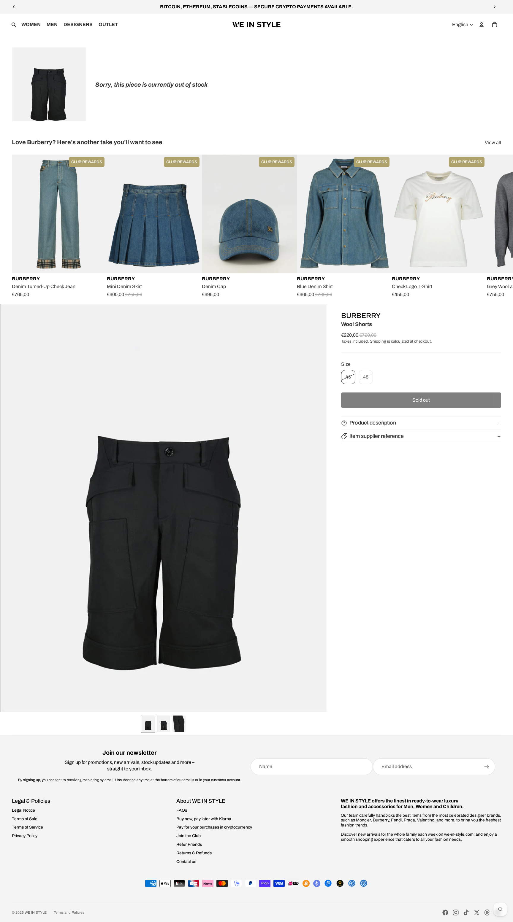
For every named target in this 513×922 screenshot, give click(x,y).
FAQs (181, 810)
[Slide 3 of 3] (179, 724)
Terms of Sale (24, 819)
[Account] (481, 24)
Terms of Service (27, 827)
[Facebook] (445, 912)
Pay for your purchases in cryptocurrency (214, 827)
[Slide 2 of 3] (163, 724)
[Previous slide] (13, 6)
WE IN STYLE (36, 912)
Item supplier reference (376, 436)
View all (493, 142)
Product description (372, 423)
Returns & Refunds (194, 853)
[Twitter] (476, 912)
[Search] (13, 24)
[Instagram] (455, 912)
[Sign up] (486, 766)
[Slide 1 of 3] (148, 724)
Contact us (186, 861)
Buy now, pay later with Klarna (203, 819)
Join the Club (188, 836)
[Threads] (487, 912)
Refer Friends (189, 844)
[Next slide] (494, 6)
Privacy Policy (24, 836)
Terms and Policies (69, 912)
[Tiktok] (466, 912)
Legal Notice (23, 810)
